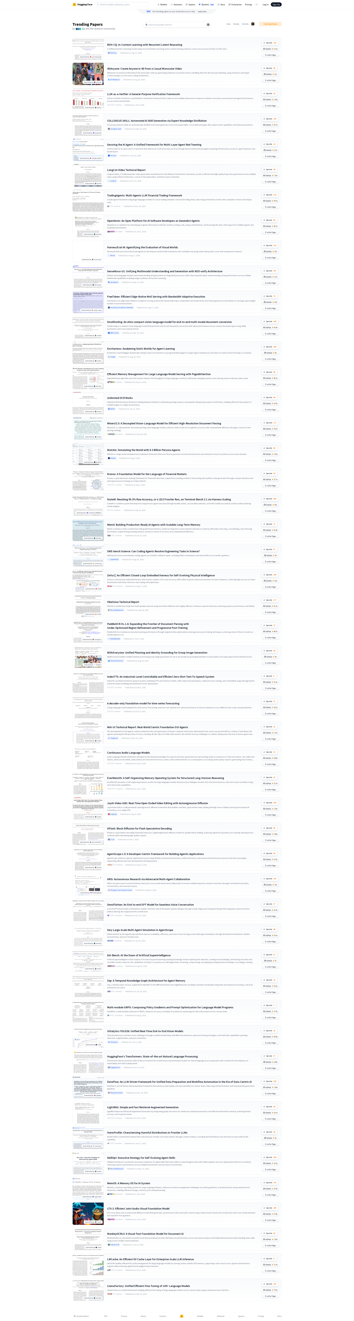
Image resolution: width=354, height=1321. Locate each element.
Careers (162, 1316)
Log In (266, 4)
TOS (105, 1316)
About (143, 1316)
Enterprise (236, 4)
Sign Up (276, 4)
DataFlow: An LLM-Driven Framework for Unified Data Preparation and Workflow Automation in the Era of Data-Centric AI (179, 1081)
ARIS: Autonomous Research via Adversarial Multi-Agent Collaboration (148, 879)
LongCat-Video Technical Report (126, 170)
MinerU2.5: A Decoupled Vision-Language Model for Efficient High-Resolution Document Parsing (164, 423)
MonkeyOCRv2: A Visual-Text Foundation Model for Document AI (145, 1233)
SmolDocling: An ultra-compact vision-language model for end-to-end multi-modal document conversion (169, 322)
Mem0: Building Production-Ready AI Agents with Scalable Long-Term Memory (153, 524)
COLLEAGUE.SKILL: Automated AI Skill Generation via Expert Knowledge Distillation (157, 120)
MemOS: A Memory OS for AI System (128, 1183)
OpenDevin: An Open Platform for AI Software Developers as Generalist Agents (153, 220)
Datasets (178, 4)
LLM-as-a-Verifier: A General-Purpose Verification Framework (143, 94)
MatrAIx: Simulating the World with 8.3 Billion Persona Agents (143, 450)
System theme (83, 1316)
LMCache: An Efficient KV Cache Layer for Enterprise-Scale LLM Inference (150, 1259)
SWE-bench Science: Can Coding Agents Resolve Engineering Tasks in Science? (153, 551)
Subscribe (202, 11)
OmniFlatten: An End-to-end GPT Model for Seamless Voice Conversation (150, 904)
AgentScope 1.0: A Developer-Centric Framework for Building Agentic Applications (155, 854)
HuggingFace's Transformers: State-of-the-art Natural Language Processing (152, 1056)
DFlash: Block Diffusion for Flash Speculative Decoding (139, 828)
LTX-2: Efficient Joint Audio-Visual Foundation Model (138, 1208)
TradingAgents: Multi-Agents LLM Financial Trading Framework (144, 195)
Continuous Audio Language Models (128, 752)
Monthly (245, 24)
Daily (228, 24)
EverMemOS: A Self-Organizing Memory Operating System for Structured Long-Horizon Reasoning (165, 778)
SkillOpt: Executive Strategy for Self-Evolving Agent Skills (141, 1157)
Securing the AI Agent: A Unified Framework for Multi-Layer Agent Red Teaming (154, 144)
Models (163, 4)
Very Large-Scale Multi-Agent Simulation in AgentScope (140, 930)
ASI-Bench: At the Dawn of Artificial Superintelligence (139, 955)
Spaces (192, 4)
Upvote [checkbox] (271, 42)
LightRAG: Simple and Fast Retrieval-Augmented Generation (143, 1107)
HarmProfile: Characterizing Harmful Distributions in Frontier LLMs (147, 1132)
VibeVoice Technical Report (123, 602)
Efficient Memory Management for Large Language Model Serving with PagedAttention (159, 374)
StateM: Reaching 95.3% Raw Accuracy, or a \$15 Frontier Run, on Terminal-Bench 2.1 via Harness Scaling (169, 499)
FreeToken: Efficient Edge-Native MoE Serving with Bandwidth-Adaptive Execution (156, 296)
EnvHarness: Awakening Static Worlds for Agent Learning (141, 348)
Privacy (124, 1316)
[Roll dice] (208, 25)
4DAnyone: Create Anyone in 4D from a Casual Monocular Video (144, 68)
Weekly (236, 24)
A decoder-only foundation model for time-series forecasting (143, 703)
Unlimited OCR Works (120, 398)
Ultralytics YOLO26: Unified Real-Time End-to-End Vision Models (145, 1031)
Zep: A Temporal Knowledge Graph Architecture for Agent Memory (146, 980)
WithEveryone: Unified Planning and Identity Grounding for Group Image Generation (157, 652)
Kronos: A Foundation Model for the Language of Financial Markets (147, 474)
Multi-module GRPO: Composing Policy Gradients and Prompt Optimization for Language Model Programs (170, 1007)
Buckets (208, 4)
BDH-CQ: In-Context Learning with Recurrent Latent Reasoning (144, 44)
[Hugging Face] (182, 1316)
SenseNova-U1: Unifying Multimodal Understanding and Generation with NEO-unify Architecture (164, 271)
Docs (222, 4)
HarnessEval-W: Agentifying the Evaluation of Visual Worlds (142, 247)
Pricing (248, 4)
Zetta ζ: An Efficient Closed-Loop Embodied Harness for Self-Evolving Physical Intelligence (161, 575)
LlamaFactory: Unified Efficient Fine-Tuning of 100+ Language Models (148, 1286)
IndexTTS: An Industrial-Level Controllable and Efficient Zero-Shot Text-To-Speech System (160, 676)
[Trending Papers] (252, 24)
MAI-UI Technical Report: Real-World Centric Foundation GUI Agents (147, 727)
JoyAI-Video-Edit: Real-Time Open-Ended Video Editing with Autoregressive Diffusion (157, 803)
